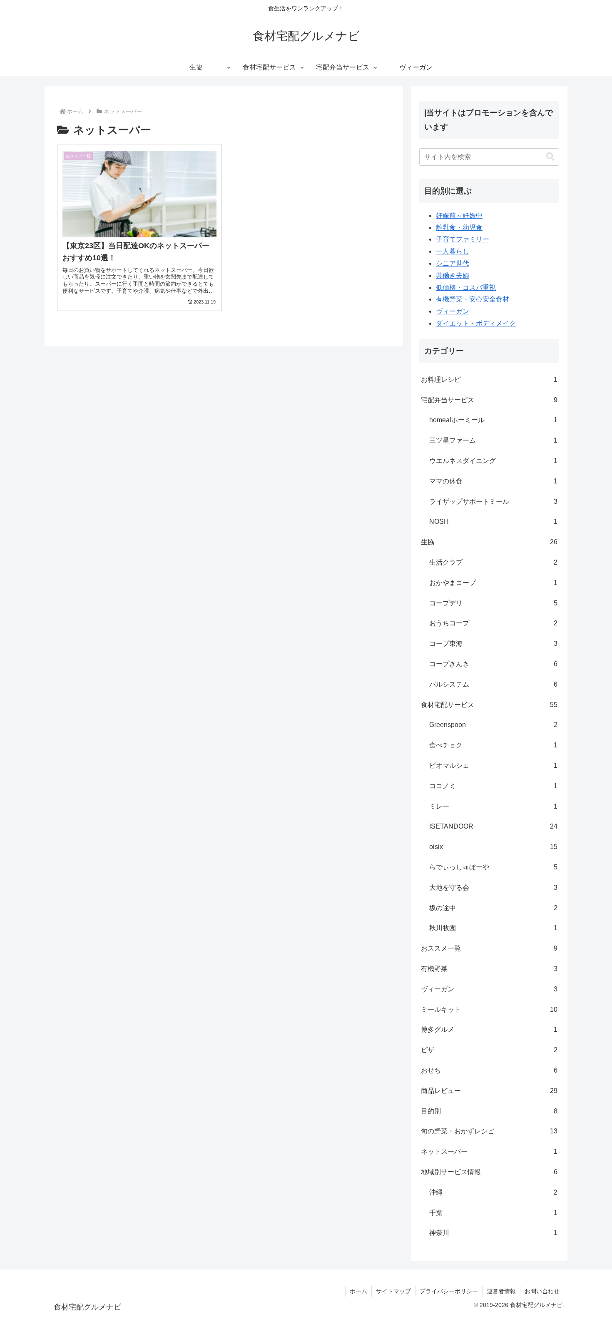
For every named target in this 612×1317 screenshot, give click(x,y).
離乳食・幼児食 (459, 227)
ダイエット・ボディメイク (476, 323)
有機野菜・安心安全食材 (472, 299)
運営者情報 (501, 1291)
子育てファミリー (462, 239)
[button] (550, 157)
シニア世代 (452, 263)
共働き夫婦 (452, 275)
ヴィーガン (452, 311)
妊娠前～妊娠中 (459, 215)
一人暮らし (452, 251)
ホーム (358, 1291)
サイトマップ (393, 1291)
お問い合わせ (542, 1291)
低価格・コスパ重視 (466, 287)
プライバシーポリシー (449, 1291)
